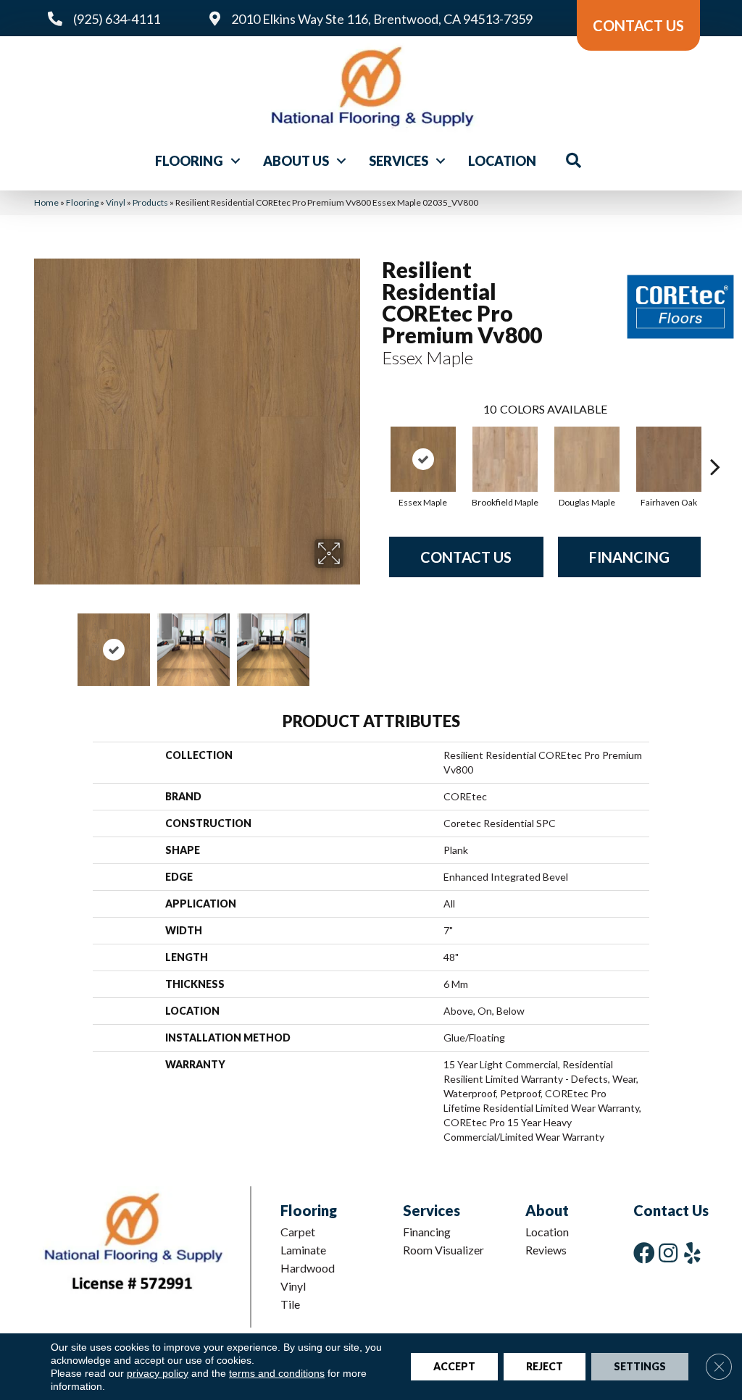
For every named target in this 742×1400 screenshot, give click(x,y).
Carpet (297, 1231)
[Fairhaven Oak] (669, 459)
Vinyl (115, 202)
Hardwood (307, 1268)
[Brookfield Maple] (505, 459)
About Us (296, 161)
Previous (41, 642)
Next (353, 642)
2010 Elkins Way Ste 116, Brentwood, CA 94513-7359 (382, 19)
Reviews (546, 1250)
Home (46, 202)
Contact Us (466, 557)
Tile (290, 1304)
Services (398, 161)
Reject (544, 1366)
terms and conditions (277, 1373)
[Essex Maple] (423, 459)
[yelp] (692, 1252)
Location (502, 161)
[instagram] (668, 1252)
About (547, 1210)
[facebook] (644, 1252)
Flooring (189, 161)
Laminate (303, 1250)
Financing (629, 557)
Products (150, 202)
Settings (640, 1366)
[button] (235, 160)
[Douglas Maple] (587, 459)
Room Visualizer (443, 1250)
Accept (454, 1366)
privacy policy (157, 1373)
